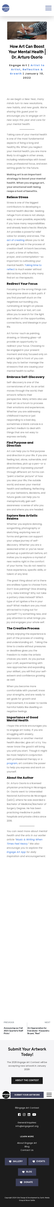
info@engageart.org (27, 1126)
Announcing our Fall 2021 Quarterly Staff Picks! (13, 1031)
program (12, 763)
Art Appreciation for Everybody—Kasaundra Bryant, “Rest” (38, 1031)
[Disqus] (27, 901)
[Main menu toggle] (48, 8)
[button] (49, 1094)
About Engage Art (27, 1142)
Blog (27, 1146)
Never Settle (30, 1200)
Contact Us (27, 1150)
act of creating (15, 240)
